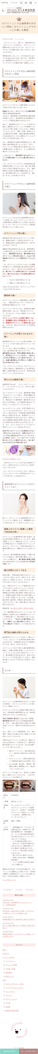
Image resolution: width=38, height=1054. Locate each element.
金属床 (8, 1007)
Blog (4, 950)
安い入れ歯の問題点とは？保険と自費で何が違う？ (19, 927)
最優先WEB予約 (9, 1051)
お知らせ (6, 953)
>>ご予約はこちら (9, 880)
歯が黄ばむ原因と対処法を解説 (22, 608)
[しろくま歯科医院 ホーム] (19, 10)
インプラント (10, 961)
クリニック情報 (19, 39)
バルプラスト (10, 991)
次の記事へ (30, 889)
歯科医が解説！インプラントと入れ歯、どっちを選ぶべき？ (19, 935)
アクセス (14, 3)
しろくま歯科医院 (19, 1047)
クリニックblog (8, 957)
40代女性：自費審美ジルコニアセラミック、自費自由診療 (18, 904)
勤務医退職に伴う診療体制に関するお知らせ (19, 919)
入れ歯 (8, 1003)
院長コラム (10, 976)
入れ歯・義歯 (10, 969)
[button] (35, 2)
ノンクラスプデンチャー (14, 988)
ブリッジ (9, 995)
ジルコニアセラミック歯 (14, 984)
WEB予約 (4, 3)
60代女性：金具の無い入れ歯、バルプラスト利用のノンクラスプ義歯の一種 (18, 912)
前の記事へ (8, 889)
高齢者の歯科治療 (12, 1010)
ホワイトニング (11, 999)
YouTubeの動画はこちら (12, 459)
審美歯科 (9, 972)
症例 (4, 980)
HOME (19, 889)
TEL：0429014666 (28, 1051)
